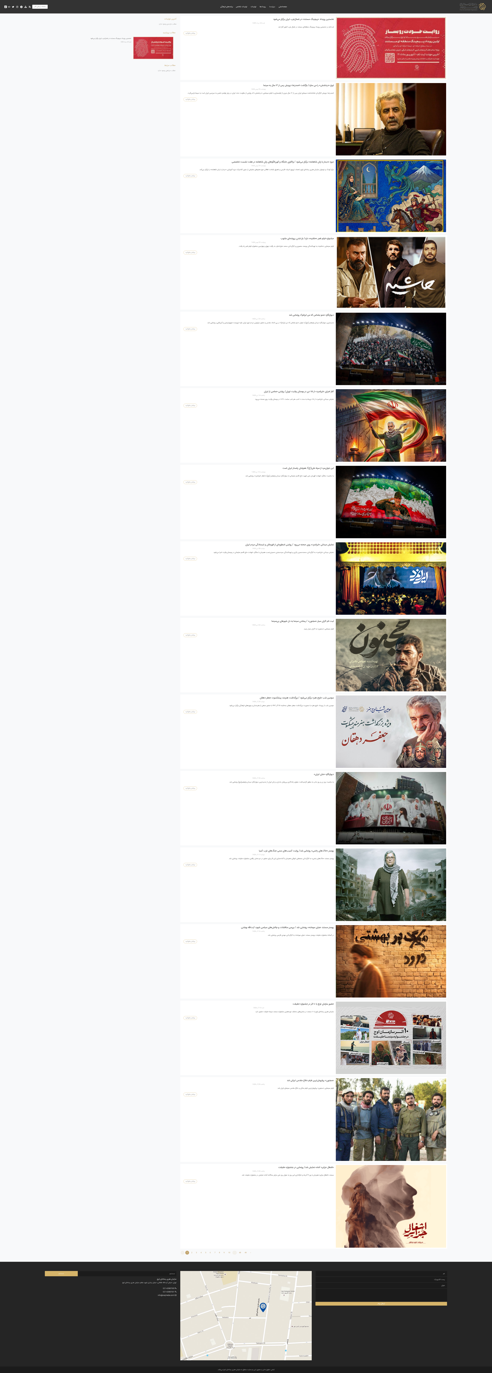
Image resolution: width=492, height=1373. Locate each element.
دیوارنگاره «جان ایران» (324, 774)
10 (229, 1252)
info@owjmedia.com (166, 1295)
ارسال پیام (381, 1303)
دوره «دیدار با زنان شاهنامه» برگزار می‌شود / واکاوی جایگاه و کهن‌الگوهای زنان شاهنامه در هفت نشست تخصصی (283, 162)
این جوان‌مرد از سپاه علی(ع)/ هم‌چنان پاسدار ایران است (308, 468)
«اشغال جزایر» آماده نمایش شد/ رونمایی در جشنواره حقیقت (306, 1167)
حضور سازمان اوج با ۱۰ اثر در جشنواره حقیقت (313, 1004)
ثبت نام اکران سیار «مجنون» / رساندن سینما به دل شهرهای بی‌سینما (302, 621)
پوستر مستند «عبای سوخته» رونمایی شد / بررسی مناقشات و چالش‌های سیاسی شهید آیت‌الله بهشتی (287, 927)
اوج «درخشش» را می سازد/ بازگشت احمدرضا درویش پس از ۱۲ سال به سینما (298, 85)
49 (246, 1252)
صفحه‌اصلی (283, 6)
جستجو (61, 1273)
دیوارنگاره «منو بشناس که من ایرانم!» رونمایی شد (311, 315)
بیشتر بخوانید (190, 33)
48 (240, 1252)
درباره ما (272, 6)
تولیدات (253, 6)
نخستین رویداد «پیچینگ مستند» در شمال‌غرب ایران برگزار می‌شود (303, 19)
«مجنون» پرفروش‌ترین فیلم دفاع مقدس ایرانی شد (310, 1080)
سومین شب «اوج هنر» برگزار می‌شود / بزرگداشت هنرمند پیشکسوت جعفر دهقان (297, 698)
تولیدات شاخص (241, 6)
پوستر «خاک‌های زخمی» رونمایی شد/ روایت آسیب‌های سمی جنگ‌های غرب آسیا (296, 851)
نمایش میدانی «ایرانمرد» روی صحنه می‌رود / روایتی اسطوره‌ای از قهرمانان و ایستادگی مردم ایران (289, 545)
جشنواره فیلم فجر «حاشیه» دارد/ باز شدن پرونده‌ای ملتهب (307, 239)
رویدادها (263, 6)
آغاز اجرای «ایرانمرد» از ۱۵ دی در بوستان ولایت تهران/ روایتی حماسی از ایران (299, 392)
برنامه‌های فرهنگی (226, 6)
